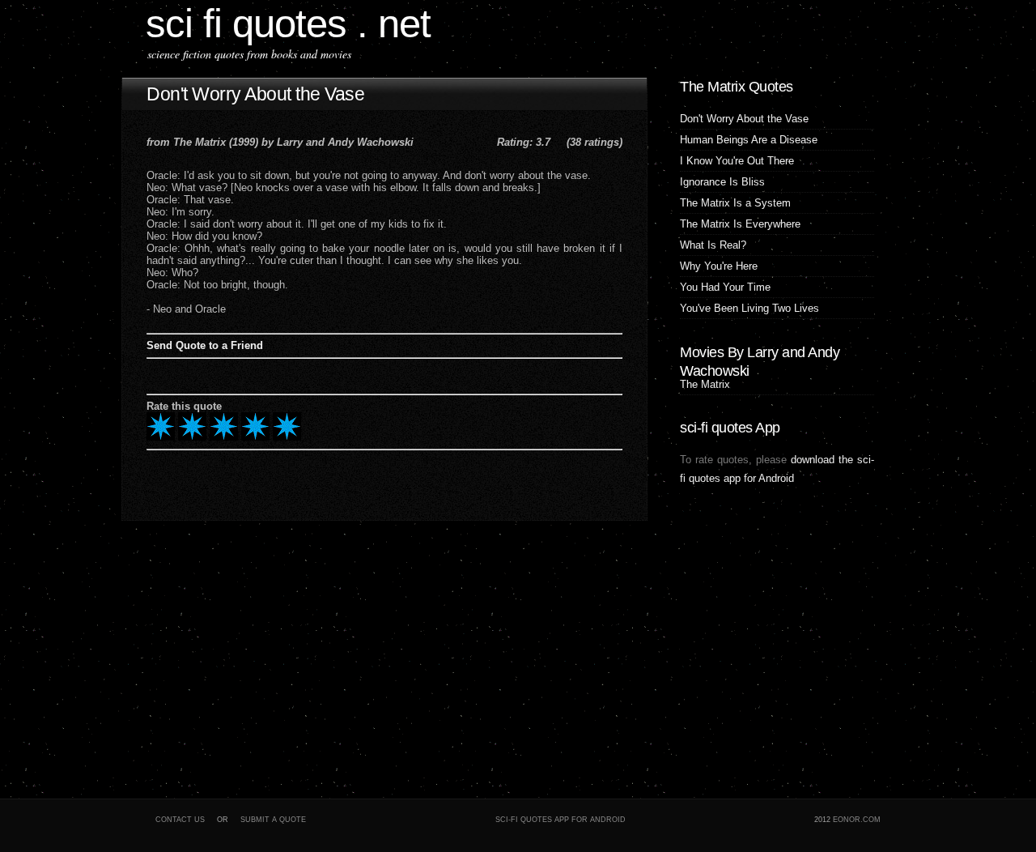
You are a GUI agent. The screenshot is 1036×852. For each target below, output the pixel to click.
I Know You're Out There (737, 161)
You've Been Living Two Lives (749, 308)
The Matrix (705, 384)
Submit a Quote (273, 820)
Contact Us (180, 820)
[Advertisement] (222, 654)
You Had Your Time (725, 287)
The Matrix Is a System (735, 203)
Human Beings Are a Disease (748, 140)
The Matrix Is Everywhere (740, 224)
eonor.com (857, 820)
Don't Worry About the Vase (255, 93)
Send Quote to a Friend (204, 345)
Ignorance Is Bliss (722, 182)
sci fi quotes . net (288, 23)
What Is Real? (713, 245)
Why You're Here (719, 266)
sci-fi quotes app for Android (560, 820)
